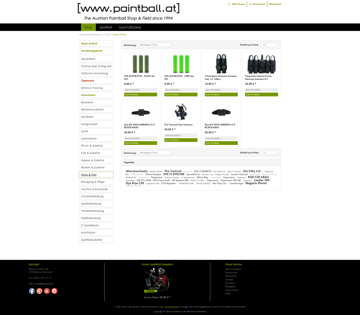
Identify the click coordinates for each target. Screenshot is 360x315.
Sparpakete (88, 59)
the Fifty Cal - (253, 171)
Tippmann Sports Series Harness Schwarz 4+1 (258, 77)
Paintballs (87, 116)
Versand (229, 283)
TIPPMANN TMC (137, 174)
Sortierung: (130, 45)
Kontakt (229, 279)
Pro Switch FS (219, 171)
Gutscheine (88, 95)
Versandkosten (172, 306)
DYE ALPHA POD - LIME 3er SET (179, 77)
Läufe (84, 131)
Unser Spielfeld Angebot (157, 264)
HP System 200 (180, 180)
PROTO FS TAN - (197, 180)
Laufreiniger (237, 183)
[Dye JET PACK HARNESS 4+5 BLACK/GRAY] (221, 112)
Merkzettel (275, 4)
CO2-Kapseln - (169, 183)
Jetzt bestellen (132, 89)
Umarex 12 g (208, 174)
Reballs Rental (156, 171)
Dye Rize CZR (135, 183)
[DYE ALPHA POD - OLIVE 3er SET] (140, 64)
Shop (107, 34)
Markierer (87, 102)
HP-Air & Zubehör (92, 145)
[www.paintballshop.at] (128, 12)
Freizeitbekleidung (92, 211)
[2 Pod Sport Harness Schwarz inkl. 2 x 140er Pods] (221, 64)
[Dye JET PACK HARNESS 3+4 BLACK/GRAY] (140, 112)
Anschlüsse (88, 232)
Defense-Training (92, 88)
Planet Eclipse (154, 174)
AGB (227, 293)
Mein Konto (238, 4)
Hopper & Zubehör (92, 160)
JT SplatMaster (90, 225)
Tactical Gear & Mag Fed (96, 66)
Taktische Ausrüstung (94, 73)
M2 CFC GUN (144, 180)
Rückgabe (230, 286)
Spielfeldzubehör (92, 240)
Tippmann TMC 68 (269, 174)
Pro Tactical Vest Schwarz (178, 124)
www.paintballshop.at (90, 34)
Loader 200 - (262, 180)
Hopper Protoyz (222, 174)
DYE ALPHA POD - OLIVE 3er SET (139, 77)
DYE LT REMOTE (203, 171)
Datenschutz (231, 290)
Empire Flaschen (172, 177)
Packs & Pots (89, 174)
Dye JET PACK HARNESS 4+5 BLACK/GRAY (220, 126)
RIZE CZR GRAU (258, 177)
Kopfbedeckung (91, 218)
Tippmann (87, 80)
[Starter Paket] (157, 281)
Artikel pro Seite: (249, 44)
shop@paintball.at (43, 283)
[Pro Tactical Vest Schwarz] (180, 112)
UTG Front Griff (161, 180)
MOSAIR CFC (131, 177)
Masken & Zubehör (93, 167)
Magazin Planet (256, 183)
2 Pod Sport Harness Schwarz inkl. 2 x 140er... (221, 77)
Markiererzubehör (92, 109)
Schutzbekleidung (92, 196)
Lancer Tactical (239, 174)
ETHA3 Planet (144, 177)
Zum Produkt (131, 94)
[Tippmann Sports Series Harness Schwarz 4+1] (261, 64)
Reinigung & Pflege (93, 182)
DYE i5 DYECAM (174, 174)
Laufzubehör (89, 138)
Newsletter (231, 276)
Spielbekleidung (91, 203)
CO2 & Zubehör (90, 153)
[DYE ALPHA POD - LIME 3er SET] (180, 64)
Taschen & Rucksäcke (94, 189)
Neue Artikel (89, 43)
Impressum (231, 272)
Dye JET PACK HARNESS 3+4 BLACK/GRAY (139, 126)
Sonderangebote (91, 50)
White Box (203, 177)
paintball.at (193, 174)
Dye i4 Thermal (234, 171)
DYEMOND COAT (187, 183)
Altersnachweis (137, 171)
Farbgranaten (89, 124)
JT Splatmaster (188, 177)
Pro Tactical (173, 171)
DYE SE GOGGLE (203, 183)
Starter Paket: (157, 297)
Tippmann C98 (153, 183)
